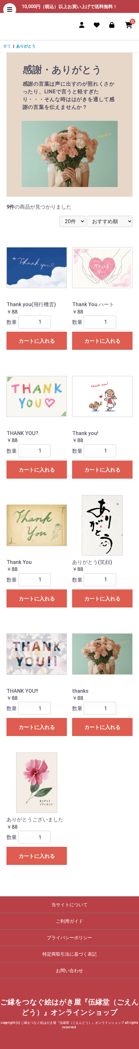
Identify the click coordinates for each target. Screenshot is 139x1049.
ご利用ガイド (69, 921)
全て (7, 46)
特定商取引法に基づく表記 (69, 954)
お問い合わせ (69, 970)
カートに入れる (37, 341)
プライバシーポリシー (69, 937)
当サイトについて (69, 904)
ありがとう (26, 46)
